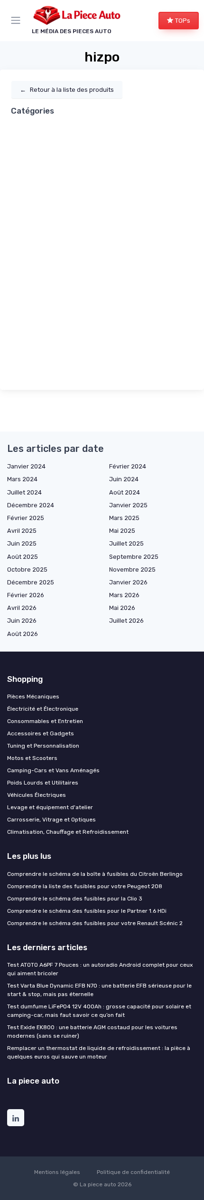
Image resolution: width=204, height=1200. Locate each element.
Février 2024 (127, 466)
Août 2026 (22, 633)
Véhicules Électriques (36, 795)
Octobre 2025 (27, 569)
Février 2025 (25, 517)
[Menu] (17, 20)
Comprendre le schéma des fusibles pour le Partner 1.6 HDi (87, 911)
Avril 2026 (22, 607)
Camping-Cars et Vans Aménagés (53, 770)
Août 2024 (124, 492)
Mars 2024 (22, 479)
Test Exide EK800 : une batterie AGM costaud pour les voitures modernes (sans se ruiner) (92, 1031)
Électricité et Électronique (42, 709)
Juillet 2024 (24, 492)
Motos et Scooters (32, 758)
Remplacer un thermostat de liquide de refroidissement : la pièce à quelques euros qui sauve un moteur (98, 1052)
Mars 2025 (124, 517)
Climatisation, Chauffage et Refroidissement (68, 832)
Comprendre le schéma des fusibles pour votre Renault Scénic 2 (95, 923)
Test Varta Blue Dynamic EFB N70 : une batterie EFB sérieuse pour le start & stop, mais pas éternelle (99, 989)
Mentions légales (57, 1172)
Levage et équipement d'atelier (50, 807)
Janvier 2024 (26, 466)
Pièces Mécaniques (33, 696)
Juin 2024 (124, 479)
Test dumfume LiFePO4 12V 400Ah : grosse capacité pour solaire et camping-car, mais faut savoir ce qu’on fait (99, 1010)
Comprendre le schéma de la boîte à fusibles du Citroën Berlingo (95, 874)
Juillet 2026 (126, 620)
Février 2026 (25, 595)
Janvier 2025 (128, 505)
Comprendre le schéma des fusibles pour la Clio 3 (74, 898)
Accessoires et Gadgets (40, 733)
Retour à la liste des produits (67, 89)
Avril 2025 (22, 530)
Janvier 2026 (128, 582)
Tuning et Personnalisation (43, 745)
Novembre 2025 (132, 569)
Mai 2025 (122, 530)
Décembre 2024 (30, 505)
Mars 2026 (124, 595)
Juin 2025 (22, 543)
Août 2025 (22, 556)
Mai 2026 (122, 607)
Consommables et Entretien (45, 721)
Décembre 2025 (30, 582)
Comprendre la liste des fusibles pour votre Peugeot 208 (84, 886)
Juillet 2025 (126, 543)
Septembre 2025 (133, 556)
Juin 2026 (22, 620)
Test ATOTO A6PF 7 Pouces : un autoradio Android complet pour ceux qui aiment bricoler (100, 969)
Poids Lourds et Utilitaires (42, 782)
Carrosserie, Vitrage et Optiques (51, 819)
